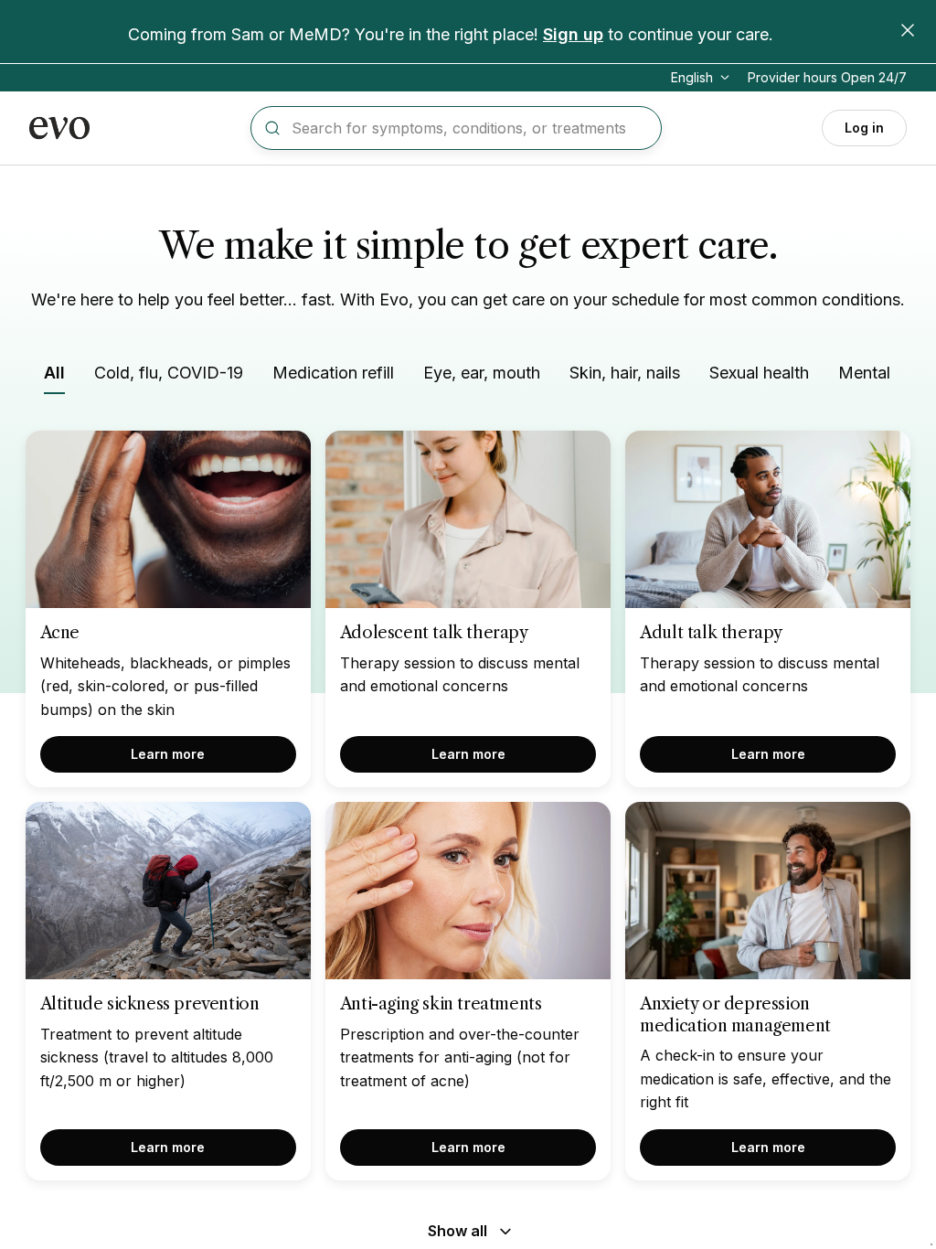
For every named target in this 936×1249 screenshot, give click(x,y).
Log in (864, 127)
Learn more (168, 754)
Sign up (573, 34)
